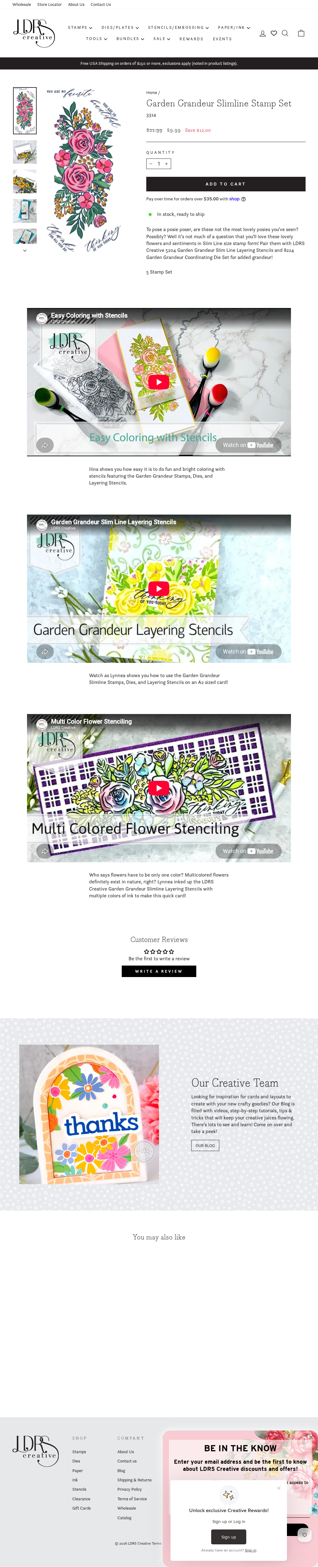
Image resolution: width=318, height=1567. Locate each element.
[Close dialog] (311, 1437)
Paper (77, 1470)
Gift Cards (81, 1508)
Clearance (81, 1498)
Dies (76, 1460)
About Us (76, 4)
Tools (94, 38)
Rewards (191, 38)
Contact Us (101, 4)
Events (222, 38)
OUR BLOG (205, 1145)
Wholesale (21, 4)
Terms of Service (132, 1498)
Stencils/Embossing (176, 27)
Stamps (78, 27)
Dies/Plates (118, 27)
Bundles (127, 38)
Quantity (160, 152)
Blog (121, 1470)
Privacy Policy (129, 1489)
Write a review (159, 971)
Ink (75, 1479)
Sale (159, 38)
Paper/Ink (231, 27)
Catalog (124, 1517)
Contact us (127, 1460)
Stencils (79, 1489)
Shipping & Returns (134, 1479)
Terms (156, 1543)
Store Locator (49, 4)
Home (151, 92)
